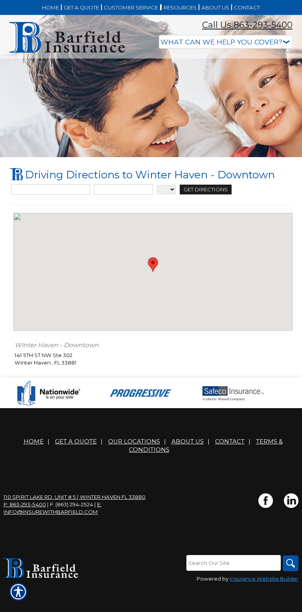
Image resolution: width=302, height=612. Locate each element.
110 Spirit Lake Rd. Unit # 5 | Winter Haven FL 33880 (74, 497)
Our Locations (134, 441)
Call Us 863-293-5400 (247, 25)
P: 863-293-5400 (25, 504)
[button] (153, 264)
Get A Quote (76, 441)
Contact (230, 441)
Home (34, 441)
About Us (187, 441)
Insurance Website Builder (264, 578)
